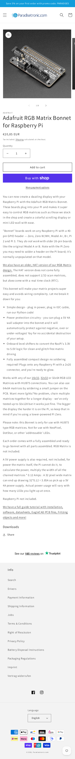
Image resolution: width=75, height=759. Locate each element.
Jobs (11, 615)
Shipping (20, 139)
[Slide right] (46, 105)
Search (12, 580)
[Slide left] (29, 105)
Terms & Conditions (20, 623)
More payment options (37, 187)
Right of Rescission (19, 632)
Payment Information (21, 597)
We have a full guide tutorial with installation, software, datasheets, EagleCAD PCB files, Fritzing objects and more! (35, 512)
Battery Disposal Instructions (26, 650)
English (36, 718)
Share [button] (10, 534)
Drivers (12, 589)
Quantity (7, 145)
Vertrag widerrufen (19, 676)
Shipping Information (21, 606)
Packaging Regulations (22, 658)
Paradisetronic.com (41, 752)
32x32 (44, 378)
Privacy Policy (16, 641)
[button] (5, 15)
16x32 (35, 378)
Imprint (12, 667)
